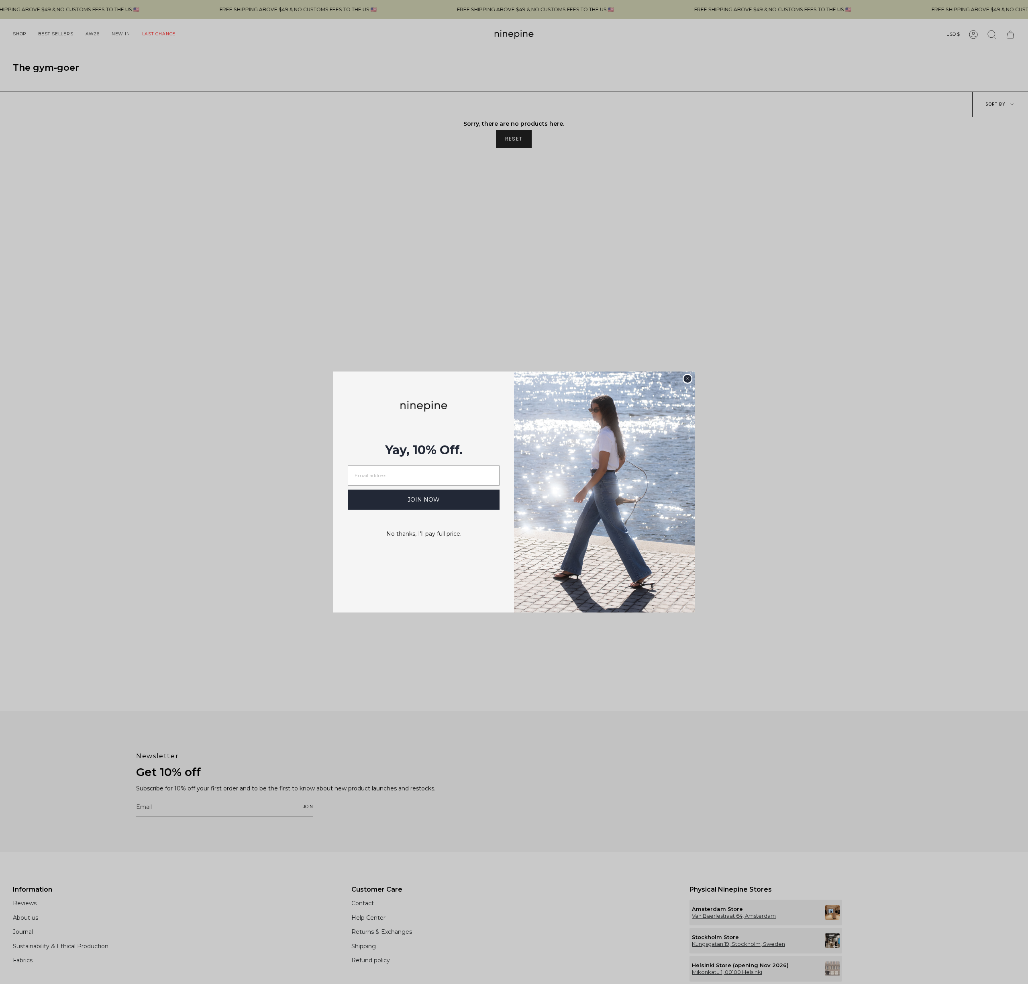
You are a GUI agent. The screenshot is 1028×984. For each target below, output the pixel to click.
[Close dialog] (687, 379)
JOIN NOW (424, 499)
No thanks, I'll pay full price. (423, 533)
